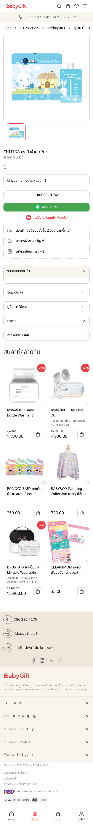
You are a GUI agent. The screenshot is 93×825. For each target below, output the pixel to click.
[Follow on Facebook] (33, 660)
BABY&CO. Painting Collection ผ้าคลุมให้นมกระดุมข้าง (68, 494)
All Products (29, 28)
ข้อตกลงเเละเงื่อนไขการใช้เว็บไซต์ (20, 784)
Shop (7, 28)
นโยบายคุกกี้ (9, 778)
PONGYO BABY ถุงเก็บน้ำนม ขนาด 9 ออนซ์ (24, 491)
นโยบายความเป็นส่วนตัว (15, 773)
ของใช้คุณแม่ (56, 28)
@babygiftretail (25, 633)
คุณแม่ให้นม (82, 28)
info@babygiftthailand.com (34, 647)
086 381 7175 (25, 619)
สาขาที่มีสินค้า (44, 194)
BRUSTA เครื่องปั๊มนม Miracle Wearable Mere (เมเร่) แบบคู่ (23, 572)
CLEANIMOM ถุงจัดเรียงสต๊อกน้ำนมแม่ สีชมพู (66, 572)
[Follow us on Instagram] (42, 660)
